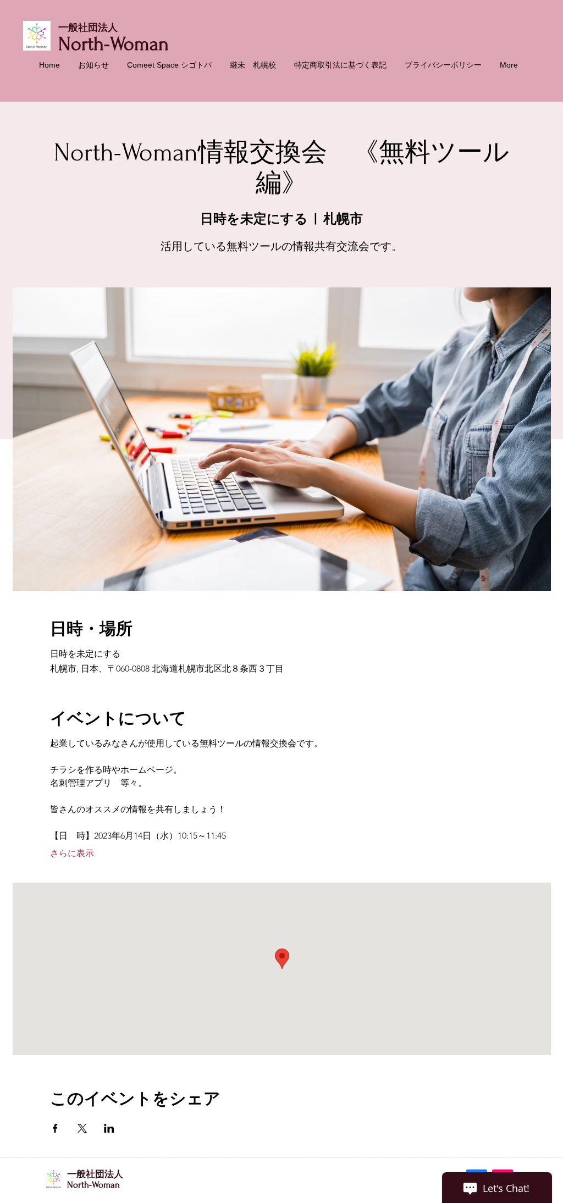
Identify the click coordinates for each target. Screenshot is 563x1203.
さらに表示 (72, 853)
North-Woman (113, 44)
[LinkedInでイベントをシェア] (109, 1128)
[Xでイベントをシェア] (82, 1128)
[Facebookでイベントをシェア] (55, 1128)
